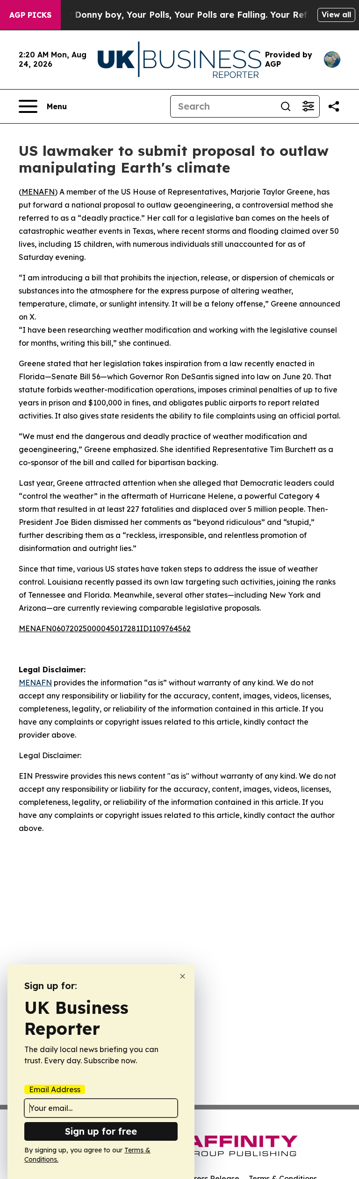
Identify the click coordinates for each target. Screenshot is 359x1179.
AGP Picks (30, 15)
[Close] (182, 976)
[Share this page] (333, 106)
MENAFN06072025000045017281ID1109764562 (105, 628)
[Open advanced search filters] (308, 106)
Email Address (54, 1089)
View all (336, 14)
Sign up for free (101, 1131)
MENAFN (38, 191)
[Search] (285, 106)
